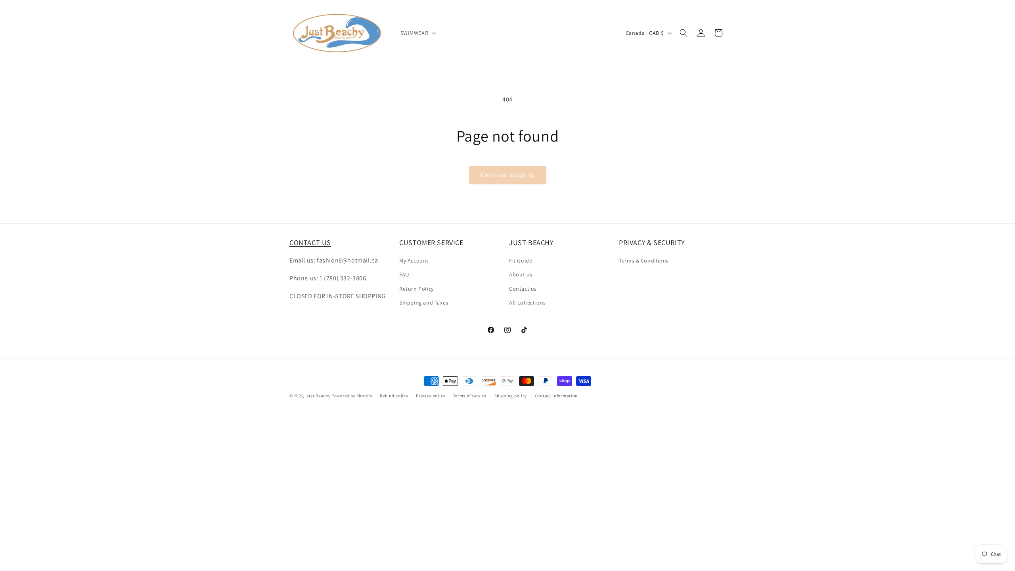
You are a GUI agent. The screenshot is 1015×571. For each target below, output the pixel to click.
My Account (414, 260)
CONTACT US (310, 242)
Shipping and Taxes (423, 302)
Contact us (523, 288)
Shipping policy (510, 396)
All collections (527, 302)
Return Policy (416, 288)
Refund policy (394, 396)
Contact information (556, 396)
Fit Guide (520, 260)
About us (520, 274)
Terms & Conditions (644, 260)
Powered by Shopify (351, 396)
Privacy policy (430, 396)
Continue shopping (507, 174)
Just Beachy (318, 396)
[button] (417, 33)
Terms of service (469, 396)
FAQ (404, 274)
